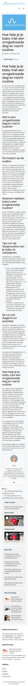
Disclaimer (5, 674)
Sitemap (4, 671)
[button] (19, 8)
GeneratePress (15, 683)
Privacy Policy (6, 676)
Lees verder (17, 659)
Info (5, 489)
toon (16, 59)
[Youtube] (14, 482)
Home (4, 669)
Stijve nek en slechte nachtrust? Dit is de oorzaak (15, 651)
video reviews (18, 507)
